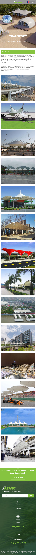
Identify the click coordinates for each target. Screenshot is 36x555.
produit (17, 41)
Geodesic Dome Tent (22, 553)
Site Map (32, 553)
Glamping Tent (12, 553)
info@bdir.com (18, 526)
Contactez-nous (18, 477)
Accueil (10, 41)
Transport (25, 41)
